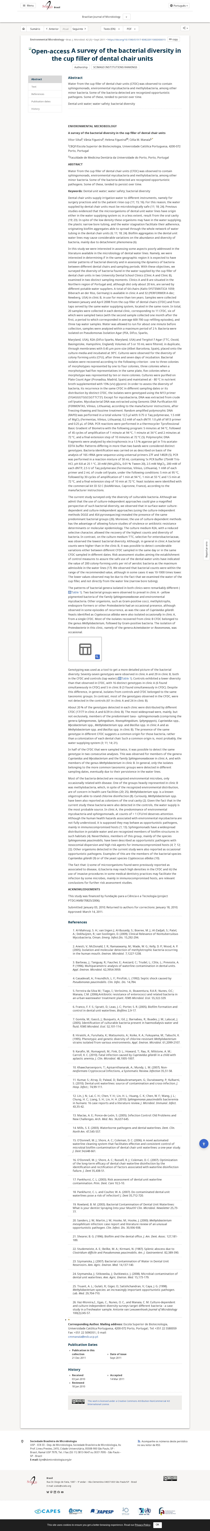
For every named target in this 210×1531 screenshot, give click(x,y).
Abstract (36, 79)
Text (33, 86)
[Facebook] (58, 1492)
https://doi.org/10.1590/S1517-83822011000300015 (136, 39)
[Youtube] (62, 1492)
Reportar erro (206, 549)
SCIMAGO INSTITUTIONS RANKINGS (115, 67)
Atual (66, 29)
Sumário (35, 29)
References (37, 94)
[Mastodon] (51, 1492)
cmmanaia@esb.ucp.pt (83, 1336)
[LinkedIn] (55, 1492)
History (35, 108)
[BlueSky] (48, 1492)
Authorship (81, 67)
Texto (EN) (109, 29)
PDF (129, 29)
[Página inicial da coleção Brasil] (32, 1485)
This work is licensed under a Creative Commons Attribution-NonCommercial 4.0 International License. (129, 1403)
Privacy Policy (142, 1525)
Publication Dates (41, 101)
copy (173, 39)
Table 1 (76, 592)
